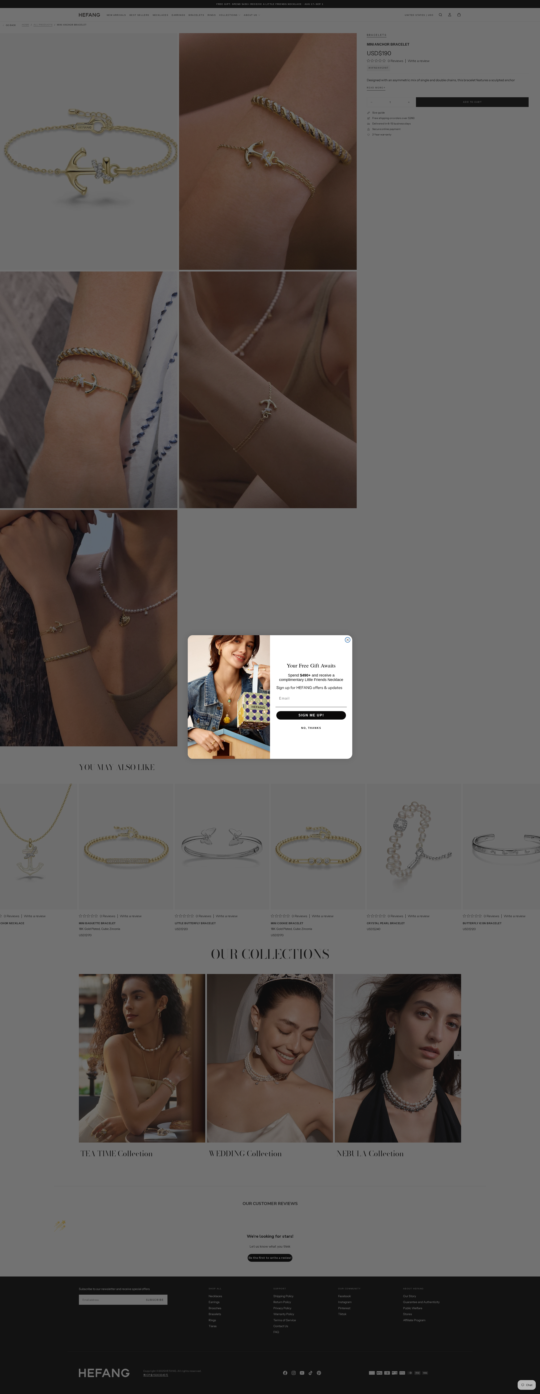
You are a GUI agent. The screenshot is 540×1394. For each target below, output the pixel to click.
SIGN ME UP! (311, 715)
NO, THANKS (311, 728)
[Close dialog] (347, 639)
